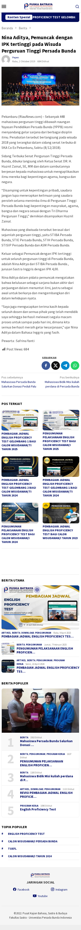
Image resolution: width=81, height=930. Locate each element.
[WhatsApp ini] (75, 365)
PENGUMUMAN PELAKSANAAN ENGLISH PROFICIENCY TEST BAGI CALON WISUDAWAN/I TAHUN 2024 (18, 534)
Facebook (23, 889)
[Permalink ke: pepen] (6, 59)
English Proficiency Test (38, 809)
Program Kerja (56, 754)
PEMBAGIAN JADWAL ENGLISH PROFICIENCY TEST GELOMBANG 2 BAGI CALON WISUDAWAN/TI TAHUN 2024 (19, 487)
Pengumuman (43, 632)
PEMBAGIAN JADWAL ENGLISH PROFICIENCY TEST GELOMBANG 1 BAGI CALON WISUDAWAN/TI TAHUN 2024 (60, 487)
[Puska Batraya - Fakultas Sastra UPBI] (40, 6)
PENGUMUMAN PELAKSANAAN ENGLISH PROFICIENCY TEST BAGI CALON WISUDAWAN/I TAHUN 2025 (59, 441)
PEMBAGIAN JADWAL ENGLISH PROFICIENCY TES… (38, 636)
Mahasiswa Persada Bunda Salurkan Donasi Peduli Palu (19, 381)
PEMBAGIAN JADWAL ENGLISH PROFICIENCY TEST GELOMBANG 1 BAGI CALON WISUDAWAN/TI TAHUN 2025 (19, 441)
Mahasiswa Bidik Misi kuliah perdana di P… (46, 778)
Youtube (42, 896)
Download (27, 632)
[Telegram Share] (65, 365)
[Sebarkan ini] (46, 365)
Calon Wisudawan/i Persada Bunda (32, 841)
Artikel (6, 632)
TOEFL (12, 849)
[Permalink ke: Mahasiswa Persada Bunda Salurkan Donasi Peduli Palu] (40, 711)
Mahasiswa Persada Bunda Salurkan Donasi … (46, 743)
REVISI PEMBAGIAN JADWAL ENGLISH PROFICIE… (46, 795)
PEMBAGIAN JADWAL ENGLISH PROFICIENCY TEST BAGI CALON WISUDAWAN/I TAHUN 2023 (60, 532)
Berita (16, 632)
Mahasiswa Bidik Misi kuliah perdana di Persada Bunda (62, 381)
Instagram (61, 889)
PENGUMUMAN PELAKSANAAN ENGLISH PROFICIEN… (45, 650)
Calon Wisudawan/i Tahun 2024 (30, 856)
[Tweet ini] (55, 365)
